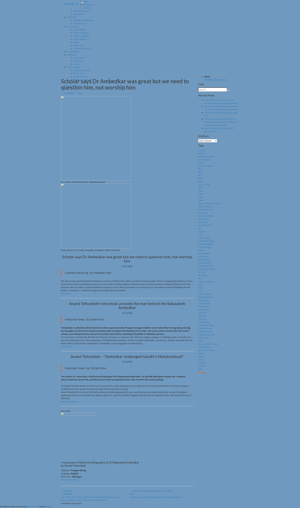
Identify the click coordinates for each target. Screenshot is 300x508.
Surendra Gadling (206, 334)
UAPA (200, 340)
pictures (202, 272)
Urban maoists (80, 39)
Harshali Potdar (205, 225)
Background (88, 4)
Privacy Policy (73, 86)
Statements (79, 57)
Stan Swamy (204, 322)
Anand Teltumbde (140, 490)
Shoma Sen (203, 309)
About (70, 82)
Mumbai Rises (204, 259)
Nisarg (50, 506)
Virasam (201, 356)
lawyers (201, 250)
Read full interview (69, 401)
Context (86, 7)
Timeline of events (82, 48)
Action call (78, 73)
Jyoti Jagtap (204, 237)
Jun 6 (200, 234)
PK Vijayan (203, 275)
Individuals (68, 490)
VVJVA (201, 359)
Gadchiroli (203, 212)
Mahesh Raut (204, 253)
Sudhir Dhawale (205, 328)
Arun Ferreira (204, 159)
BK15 (200, 175)
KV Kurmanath (204, 247)
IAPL (200, 228)
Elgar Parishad (204, 206)
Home (86, 1)
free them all (70, 4)
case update (204, 184)
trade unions (204, 337)
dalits (157, 490)
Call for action (73, 67)
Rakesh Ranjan (205, 294)
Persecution (73, 26)
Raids (76, 42)
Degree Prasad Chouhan (209, 203)
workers (202, 365)
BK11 (200, 169)
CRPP (200, 197)
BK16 (200, 178)
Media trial (78, 45)
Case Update (79, 29)
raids (200, 290)
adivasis (202, 153)
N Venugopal (204, 262)
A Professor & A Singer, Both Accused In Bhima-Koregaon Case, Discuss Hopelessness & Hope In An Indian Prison (90, 497)
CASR (200, 187)
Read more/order (69, 479)
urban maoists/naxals (208, 344)
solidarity (202, 312)
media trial (203, 256)
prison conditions (206, 281)
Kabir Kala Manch (206, 244)
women (201, 362)
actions (201, 150)
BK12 (200, 172)
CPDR (151, 490)
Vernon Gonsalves (206, 350)
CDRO (200, 190)
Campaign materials (82, 79)
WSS (200, 369)
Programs (78, 61)
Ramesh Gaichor (205, 297)
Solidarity (71, 54)
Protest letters (80, 76)
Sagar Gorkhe (204, 303)
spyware (202, 319)
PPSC (200, 278)
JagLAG (201, 231)
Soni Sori (202, 315)
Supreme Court (205, 331)
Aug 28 (201, 162)
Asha (79, 93)
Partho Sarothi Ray (206, 269)
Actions (76, 64)
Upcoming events (81, 70)
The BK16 (71, 17)
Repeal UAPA (73, 51)
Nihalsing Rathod (206, 265)
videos (201, 353)
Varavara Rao (204, 347)
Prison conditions (81, 36)
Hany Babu (203, 222)
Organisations (80, 23)
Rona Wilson (203, 300)
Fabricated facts (81, 32)
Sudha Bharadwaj (206, 325)
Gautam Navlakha (206, 215)
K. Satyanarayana (206, 240)
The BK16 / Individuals (83, 20)
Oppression (79, 14)
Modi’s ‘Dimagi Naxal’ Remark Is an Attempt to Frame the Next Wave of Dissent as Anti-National (221, 122)
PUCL (163, 490)
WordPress (33, 506)
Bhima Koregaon (81, 11)
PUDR (169, 490)
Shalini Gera (203, 306)
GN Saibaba (203, 219)
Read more (66, 293)
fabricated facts (205, 209)
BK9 (200, 181)
